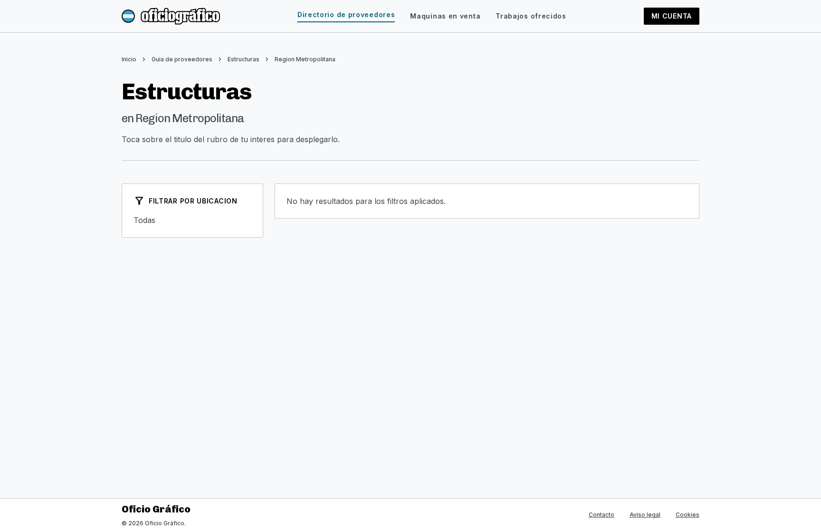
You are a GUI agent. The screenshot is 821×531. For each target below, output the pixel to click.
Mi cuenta (671, 16)
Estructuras (243, 59)
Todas (192, 220)
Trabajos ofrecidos (531, 16)
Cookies (687, 514)
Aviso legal (645, 514)
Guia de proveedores (182, 59)
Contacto (601, 514)
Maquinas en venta (445, 16)
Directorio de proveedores (346, 14)
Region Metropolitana (305, 59)
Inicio (129, 59)
